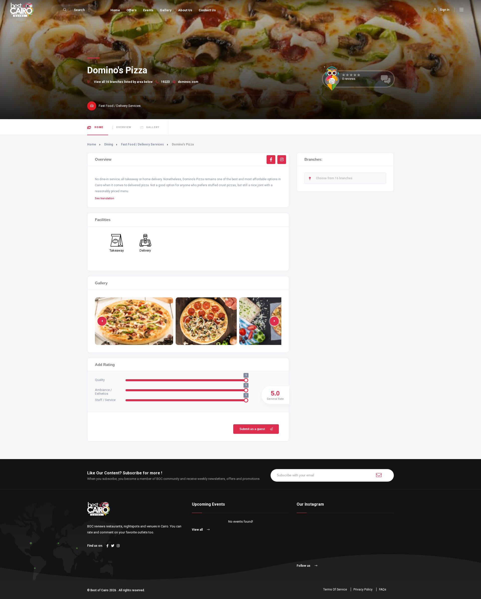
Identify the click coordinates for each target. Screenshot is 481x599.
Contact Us (207, 10)
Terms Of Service (335, 589)
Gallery (166, 10)
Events (148, 10)
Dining (108, 144)
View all (197, 529)
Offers (132, 10)
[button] (274, 321)
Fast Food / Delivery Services (142, 144)
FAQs (382, 589)
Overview (123, 127)
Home (115, 10)
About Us (185, 10)
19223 (165, 82)
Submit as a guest (252, 429)
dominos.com (187, 82)
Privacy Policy (363, 589)
